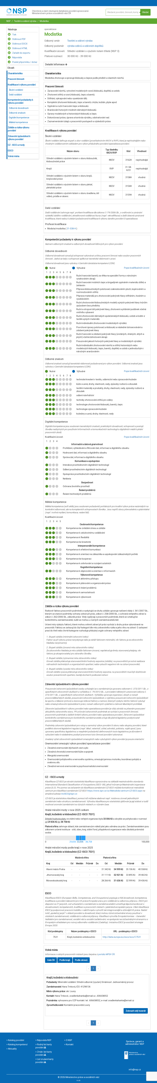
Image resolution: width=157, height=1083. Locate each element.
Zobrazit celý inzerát (136, 1011)
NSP (8, 21)
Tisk (14, 34)
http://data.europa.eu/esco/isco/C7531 (122, 937)
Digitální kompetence (19, 117)
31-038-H (71, 228)
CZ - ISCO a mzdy (16, 145)
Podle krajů (64, 960)
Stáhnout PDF (19, 39)
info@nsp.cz (135, 1069)
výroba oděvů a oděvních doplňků (85, 45)
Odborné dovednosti (19, 108)
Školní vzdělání (16, 90)
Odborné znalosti (17, 113)
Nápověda (17, 57)
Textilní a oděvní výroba (24, 21)
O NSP (68, 1040)
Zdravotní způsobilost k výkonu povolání (19, 137)
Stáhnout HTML (19, 48)
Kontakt (69, 1044)
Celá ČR (51, 960)
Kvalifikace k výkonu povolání (22, 84)
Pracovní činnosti (16, 79)
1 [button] (93, 968)
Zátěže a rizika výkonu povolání (18, 129)
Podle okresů (81, 960)
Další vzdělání (15, 94)
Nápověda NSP (44, 1040)
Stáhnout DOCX (19, 44)
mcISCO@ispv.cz (69, 794)
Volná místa (13, 156)
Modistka (44, 21)
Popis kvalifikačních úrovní (136, 268)
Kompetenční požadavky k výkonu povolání (20, 101)
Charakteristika (15, 73)
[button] (88, 968)
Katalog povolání (16, 1040)
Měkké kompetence (18, 122)
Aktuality (12, 1049)
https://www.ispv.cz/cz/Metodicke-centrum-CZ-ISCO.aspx (114, 790)
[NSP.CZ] (16, 14)
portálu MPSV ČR (106, 954)
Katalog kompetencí (17, 1044)
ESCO (10, 150)
